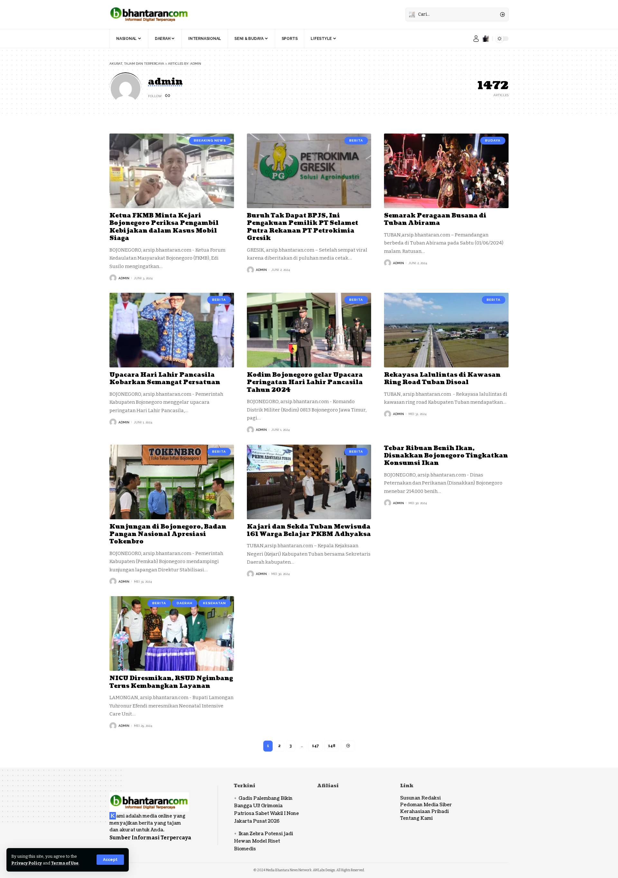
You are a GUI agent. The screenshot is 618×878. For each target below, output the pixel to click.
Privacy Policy (26, 863)
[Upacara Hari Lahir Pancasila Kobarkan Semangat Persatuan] (171, 330)
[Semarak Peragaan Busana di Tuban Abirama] (446, 171)
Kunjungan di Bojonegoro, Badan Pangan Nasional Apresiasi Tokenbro (167, 534)
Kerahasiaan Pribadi (424, 812)
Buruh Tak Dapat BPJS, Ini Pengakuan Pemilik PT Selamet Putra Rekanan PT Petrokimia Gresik (302, 227)
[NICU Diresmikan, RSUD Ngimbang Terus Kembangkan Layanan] (171, 633)
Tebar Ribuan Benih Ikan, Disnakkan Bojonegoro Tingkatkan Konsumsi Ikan (446, 455)
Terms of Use (65, 863)
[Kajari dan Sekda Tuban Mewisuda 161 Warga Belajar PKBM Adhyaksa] (309, 482)
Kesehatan (214, 603)
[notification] (485, 38)
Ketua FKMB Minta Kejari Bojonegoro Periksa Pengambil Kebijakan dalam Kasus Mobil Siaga (164, 227)
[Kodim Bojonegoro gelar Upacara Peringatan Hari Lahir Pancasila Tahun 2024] (309, 330)
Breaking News (210, 140)
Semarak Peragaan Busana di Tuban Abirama (435, 219)
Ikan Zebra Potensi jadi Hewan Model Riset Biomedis (263, 841)
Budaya (493, 140)
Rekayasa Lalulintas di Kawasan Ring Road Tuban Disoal (442, 378)
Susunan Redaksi (420, 798)
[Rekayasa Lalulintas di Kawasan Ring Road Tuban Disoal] (446, 330)
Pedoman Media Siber (426, 805)
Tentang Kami (416, 818)
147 (315, 746)
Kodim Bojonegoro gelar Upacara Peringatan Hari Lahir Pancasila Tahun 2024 (305, 382)
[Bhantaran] (149, 798)
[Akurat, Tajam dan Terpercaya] (149, 14)
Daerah (184, 603)
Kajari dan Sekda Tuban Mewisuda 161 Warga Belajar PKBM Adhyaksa (309, 530)
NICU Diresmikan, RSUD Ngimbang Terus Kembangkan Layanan (171, 682)
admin (123, 278)
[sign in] (476, 38)
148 (331, 746)
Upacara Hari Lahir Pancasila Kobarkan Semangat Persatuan (164, 378)
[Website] (167, 96)
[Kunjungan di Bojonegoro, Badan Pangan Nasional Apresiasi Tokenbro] (171, 482)
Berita (356, 140)
